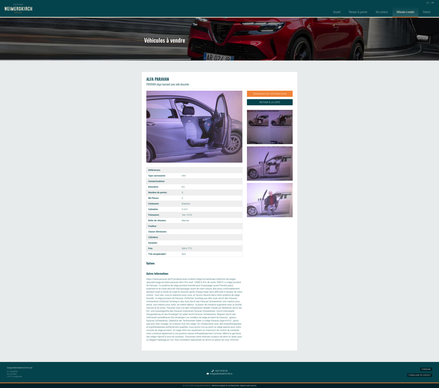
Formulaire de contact (420, 375)
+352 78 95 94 (221, 371)
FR (433, 3)
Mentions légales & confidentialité (225, 385)
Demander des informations (270, 93)
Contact (426, 12)
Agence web (245, 385)
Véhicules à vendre (405, 12)
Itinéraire (426, 369)
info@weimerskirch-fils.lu (221, 373)
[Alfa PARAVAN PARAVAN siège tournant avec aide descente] (270, 127)
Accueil (336, 12)
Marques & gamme (358, 12)
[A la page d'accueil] (18, 8)
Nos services (382, 12)
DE (428, 3)
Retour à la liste (270, 102)
